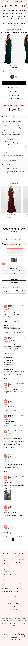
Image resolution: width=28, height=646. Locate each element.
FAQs (16, 565)
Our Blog (17, 596)
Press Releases (19, 588)
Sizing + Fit (18, 556)
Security (17, 636)
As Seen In (17, 591)
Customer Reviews (19, 585)
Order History (5, 588)
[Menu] (2, 6)
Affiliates (12, 636)
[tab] (14, 66)
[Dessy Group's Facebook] (12, 606)
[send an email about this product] (18, 110)
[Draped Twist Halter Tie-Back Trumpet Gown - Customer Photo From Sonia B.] (14, 260)
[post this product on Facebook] (9, 110)
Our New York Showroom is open (14, 1)
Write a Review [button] (14, 279)
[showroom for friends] (22, 6)
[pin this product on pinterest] (14, 110)
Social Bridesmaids (6, 571)
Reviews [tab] (5, 287)
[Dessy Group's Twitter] (15, 606)
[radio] (8, 29)
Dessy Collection (6, 558)
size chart (11, 87)
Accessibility (6, 636)
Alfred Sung (4, 563)
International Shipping (7, 591)
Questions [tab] (15, 287)
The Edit (4, 594)
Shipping (4, 583)
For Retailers (18, 594)
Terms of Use (14, 637)
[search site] (5, 6)
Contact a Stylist (19, 562)
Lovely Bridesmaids (6, 569)
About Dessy (18, 583)
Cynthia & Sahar (6, 566)
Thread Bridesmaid (6, 574)
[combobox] (15, 72)
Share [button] (6, 332)
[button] (9, 49)
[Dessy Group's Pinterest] (18, 606)
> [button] (17, 540)
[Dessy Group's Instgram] (10, 606)
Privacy (22, 636)
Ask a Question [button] (15, 282)
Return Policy (5, 585)
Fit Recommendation (20, 559)
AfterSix (4, 560)
